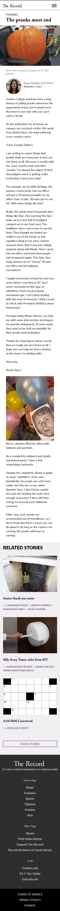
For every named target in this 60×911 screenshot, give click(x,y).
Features (30, 793)
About (30, 833)
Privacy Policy (30, 900)
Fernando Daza (17, 605)
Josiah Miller (44, 666)
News (30, 787)
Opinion (30, 804)
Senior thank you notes (18, 598)
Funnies (30, 809)
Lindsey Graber (40, 605)
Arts (30, 815)
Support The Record (30, 844)
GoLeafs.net (30, 879)
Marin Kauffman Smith (18, 670)
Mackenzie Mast (14, 609)
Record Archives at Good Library (30, 850)
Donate (30, 905)
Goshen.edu (30, 868)
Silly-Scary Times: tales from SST (25, 660)
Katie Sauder (36, 609)
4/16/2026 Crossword (18, 721)
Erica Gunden (32, 83)
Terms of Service (30, 894)
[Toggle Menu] (54, 6)
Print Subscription (30, 839)
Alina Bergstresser (19, 666)
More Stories (30, 744)
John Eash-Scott (18, 728)
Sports (30, 798)
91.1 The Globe (30, 873)
